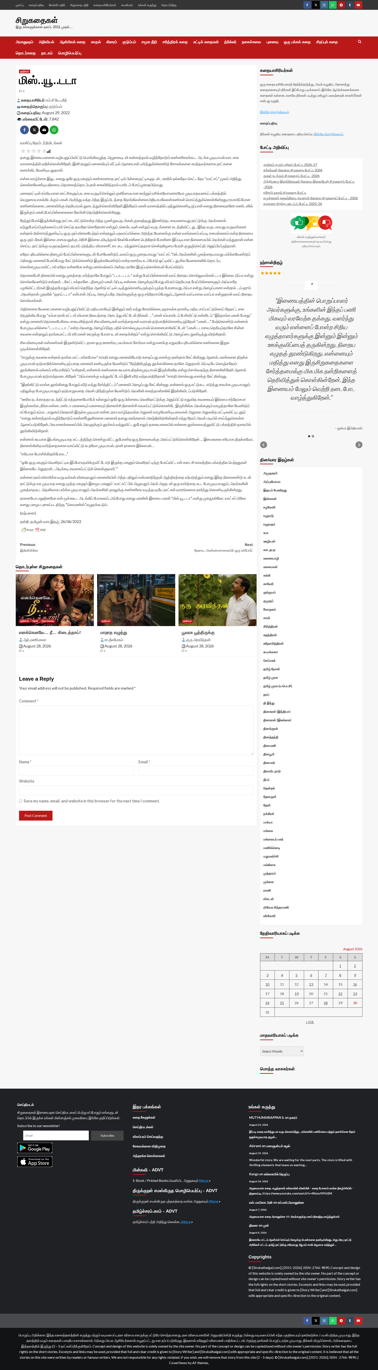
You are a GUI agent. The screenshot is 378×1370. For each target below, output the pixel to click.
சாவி (266, 618)
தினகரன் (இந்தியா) (276, 711)
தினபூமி (269, 754)
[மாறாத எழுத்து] (136, 600)
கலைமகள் (270, 567)
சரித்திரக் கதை (175, 42)
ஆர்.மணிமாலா (34, 639)
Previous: (29, 547)
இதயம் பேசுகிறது (275, 490)
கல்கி (267, 575)
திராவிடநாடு (272, 771)
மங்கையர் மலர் (273, 839)
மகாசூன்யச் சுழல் (278, 1146)
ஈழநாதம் (269, 524)
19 (297, 993)
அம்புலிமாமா (272, 482)
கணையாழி (271, 558)
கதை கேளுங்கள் (144, 1117)
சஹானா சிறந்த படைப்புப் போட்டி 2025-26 (292, 203)
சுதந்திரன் (270, 635)
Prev (263, 444)
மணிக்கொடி (271, 848)
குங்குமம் (269, 592)
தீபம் (266, 779)
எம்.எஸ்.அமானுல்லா (291, 1202)
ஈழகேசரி (269, 507)
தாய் (266, 694)
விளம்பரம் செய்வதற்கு (148, 1136)
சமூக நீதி (149, 42)
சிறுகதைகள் (37, 20)
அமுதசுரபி (270, 473)
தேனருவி (269, 797)
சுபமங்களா (270, 652)
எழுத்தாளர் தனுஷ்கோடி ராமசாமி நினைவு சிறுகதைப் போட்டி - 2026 (310, 198)
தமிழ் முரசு (270, 677)
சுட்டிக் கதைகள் (206, 42)
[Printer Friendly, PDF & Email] (33, 530)
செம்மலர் (269, 660)
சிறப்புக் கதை (327, 42)
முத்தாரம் (269, 873)
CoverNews (178, 1363)
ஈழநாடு (268, 516)
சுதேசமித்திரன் (273, 643)
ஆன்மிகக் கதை (73, 42)
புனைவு (272, 42)
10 (267, 984)
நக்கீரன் (268, 814)
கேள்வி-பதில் (57, 5)
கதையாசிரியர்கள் (104, 5)
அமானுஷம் (24, 42)
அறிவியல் (46, 42)
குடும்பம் (129, 42)
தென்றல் (269, 788)
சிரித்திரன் (270, 626)
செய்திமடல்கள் (143, 1127)
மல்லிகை (269, 865)
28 (326, 1003)
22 (340, 993)
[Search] (359, 42)
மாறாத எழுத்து (113, 632)
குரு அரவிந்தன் (198, 639)
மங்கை (268, 831)
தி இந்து (269, 703)
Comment (28, 701)
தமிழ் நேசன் (271, 669)
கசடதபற (269, 550)
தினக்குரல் (270, 728)
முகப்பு (20, 5)
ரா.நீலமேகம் (114, 639)
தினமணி (269, 745)
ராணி (267, 890)
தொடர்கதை (26, 53)
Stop (313, 436)
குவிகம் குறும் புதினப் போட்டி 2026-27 (290, 164)
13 (311, 984)
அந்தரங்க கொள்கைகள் (149, 1156)
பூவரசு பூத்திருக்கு (198, 632)
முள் (266, 1225)
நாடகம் (47, 53)
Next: (224, 547)
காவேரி (268, 584)
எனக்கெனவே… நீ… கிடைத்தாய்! (50, 632)
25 (282, 1003)
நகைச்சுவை (251, 42)
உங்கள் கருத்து (147, 5)
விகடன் (268, 899)
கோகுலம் (269, 609)
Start (309, 436)
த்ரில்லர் (230, 42)
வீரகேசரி (269, 916)
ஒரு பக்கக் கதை (297, 42)
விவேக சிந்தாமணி (276, 907)
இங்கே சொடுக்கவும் (274, 112)
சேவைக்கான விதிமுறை (149, 1146)
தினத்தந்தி (270, 737)
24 (267, 1003)
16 (355, 984)
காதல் (96, 42)
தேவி (35, 621)
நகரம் (293, 1117)
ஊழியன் (269, 541)
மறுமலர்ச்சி (271, 856)
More (204, 1180)
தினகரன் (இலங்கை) (277, 720)
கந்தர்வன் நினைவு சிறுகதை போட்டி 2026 (292, 170)
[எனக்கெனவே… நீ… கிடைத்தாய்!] (55, 600)
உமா (266, 533)
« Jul (310, 1022)
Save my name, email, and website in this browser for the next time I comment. (92, 801)
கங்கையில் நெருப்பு (277, 1174)
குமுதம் (268, 601)
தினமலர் (269, 762)
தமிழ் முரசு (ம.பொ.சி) (277, 686)
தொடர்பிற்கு (169, 5)
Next (358, 444)
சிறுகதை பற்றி (79, 5)
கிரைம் (111, 42)
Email (144, 761)
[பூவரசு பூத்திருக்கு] (217, 600)
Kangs (254, 1174)
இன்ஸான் (270, 499)
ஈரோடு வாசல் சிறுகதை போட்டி (284, 192)
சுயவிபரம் (127, 5)
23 (355, 993)
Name (25, 761)
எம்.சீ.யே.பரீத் (56, 100)
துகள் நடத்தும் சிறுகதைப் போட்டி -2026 (291, 176)
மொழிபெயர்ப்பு (69, 53)
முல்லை (268, 882)
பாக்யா (268, 822)
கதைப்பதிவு (36, 5)
